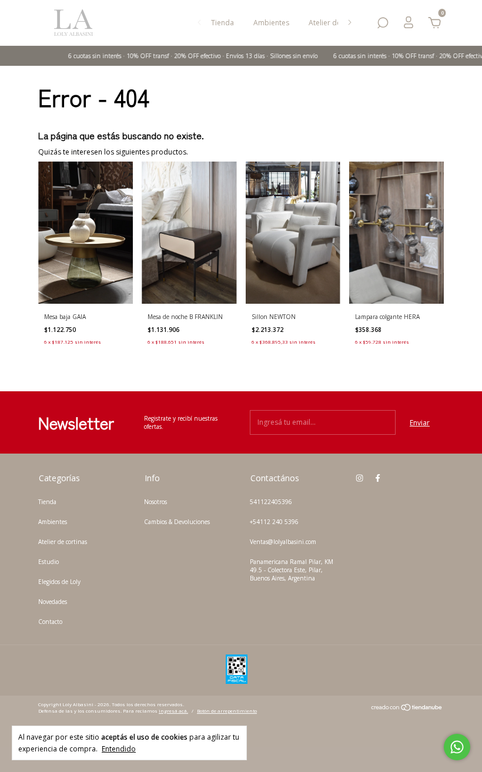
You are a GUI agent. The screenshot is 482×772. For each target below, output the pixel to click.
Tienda (222, 23)
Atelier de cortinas (62, 542)
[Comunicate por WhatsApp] (457, 747)
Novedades (52, 602)
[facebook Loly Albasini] (377, 478)
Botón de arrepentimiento (227, 710)
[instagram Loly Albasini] (359, 478)
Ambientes (271, 23)
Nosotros (155, 502)
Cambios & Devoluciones (177, 522)
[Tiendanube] (407, 709)
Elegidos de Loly (59, 582)
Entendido (119, 748)
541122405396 (271, 502)
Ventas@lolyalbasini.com (283, 542)
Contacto (50, 621)
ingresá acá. (173, 710)
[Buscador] (383, 25)
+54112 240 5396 (274, 522)
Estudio (48, 562)
